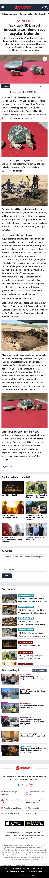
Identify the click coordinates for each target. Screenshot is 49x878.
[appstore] (14, 824)
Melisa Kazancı (16, 92)
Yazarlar (32, 836)
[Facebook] (18, 785)
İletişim (26, 839)
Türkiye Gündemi (25, 21)
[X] (22, 785)
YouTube (40, 836)
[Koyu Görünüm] (43, 7)
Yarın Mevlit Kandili (9, 495)
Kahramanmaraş (9, 14)
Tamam (32, 875)
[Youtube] (31, 785)
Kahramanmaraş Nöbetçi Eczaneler (12, 793)
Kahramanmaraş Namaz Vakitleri (11, 801)
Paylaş (6, 86)
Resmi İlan (23, 836)
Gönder (7, 576)
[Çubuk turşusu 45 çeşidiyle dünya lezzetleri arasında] (36, 487)
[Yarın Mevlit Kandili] (13, 487)
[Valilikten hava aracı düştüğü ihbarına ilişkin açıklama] (36, 507)
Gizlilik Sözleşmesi (21, 875)
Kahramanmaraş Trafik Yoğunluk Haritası (35, 801)
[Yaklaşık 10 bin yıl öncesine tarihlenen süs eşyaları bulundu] (24, 69)
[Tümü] (46, 589)
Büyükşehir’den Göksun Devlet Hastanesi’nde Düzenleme (32, 600)
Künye (19, 839)
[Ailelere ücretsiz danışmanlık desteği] (13, 507)
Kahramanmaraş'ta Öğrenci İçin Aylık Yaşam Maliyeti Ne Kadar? (32, 623)
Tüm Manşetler (33, 808)
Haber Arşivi (32, 814)
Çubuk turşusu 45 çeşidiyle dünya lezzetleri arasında (32, 657)
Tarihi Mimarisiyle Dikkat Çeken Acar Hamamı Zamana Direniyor (31, 634)
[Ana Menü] (2, 7)
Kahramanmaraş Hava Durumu (35, 793)
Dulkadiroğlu (26, 14)
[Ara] (46, 7)
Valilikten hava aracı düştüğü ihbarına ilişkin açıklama (35, 517)
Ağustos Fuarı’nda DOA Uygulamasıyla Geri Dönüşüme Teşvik (31, 612)
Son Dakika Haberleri (11, 814)
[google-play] (35, 824)
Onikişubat (40, 14)
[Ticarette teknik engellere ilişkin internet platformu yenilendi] (13, 530)
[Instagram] (26, 785)
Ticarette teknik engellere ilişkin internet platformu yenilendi (12, 540)
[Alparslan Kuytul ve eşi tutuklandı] (36, 530)
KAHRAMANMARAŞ (26, 595)
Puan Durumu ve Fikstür (12, 808)
